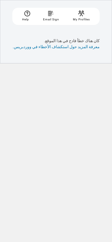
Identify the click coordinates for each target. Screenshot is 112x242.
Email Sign (51, 19)
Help (25, 19)
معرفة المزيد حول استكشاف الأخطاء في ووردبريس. (56, 46)
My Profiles (81, 19)
